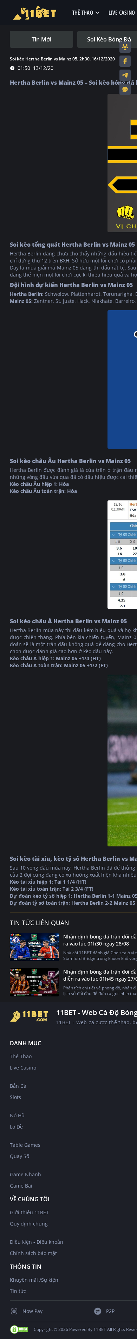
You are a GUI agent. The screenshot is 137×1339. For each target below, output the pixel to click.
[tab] (41, 39)
